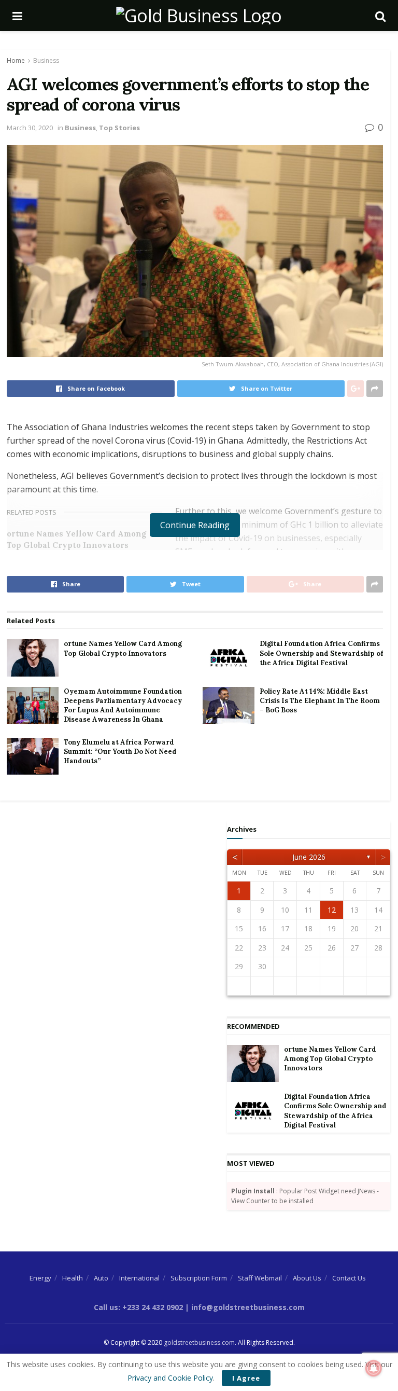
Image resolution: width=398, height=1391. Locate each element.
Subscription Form (198, 1278)
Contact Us (349, 1278)
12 (332, 910)
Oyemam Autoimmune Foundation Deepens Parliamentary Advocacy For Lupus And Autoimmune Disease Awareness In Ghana (123, 705)
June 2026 (308, 857)
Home (16, 60)
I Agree (246, 1378)
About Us (307, 1278)
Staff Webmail (260, 1278)
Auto (101, 1278)
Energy (40, 1278)
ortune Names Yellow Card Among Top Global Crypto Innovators (123, 648)
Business (46, 60)
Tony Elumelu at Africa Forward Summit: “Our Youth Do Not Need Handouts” (120, 751)
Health (72, 1278)
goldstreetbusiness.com (199, 1342)
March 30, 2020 (30, 127)
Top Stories (119, 127)
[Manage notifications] (373, 1368)
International (139, 1278)
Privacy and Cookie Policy (170, 1378)
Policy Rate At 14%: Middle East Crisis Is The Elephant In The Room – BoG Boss (320, 700)
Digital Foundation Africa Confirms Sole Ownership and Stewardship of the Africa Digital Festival (321, 653)
